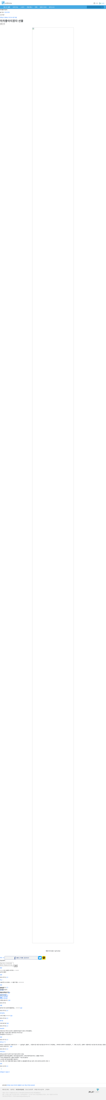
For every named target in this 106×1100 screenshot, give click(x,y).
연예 (36, 7)
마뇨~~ (1, 980)
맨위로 (1, 998)
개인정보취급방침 (20, 1089)
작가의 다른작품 (4, 996)
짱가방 (1, 1020)
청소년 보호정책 (29, 1089)
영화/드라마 (43, 7)
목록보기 (6, 17)
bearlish (2, 1028)
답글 (1, 974)
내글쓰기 (7, 1072)
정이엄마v (2, 1013)
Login (102, 3)
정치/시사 (51, 7)
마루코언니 (2, 1051)
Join (96, 3)
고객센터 (47, 1089)
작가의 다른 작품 (13, 17)
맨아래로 (5, 998)
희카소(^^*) (3, 1042)
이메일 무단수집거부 (39, 1089)
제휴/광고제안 (5, 1089)
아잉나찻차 (7, 12)
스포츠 (22, 7)
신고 (7, 977)
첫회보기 (2, 17)
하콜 (1, 1005)
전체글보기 (2, 1072)
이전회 (1, 995)
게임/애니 (29, 7)
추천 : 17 (2, 957)
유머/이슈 (15, 7)
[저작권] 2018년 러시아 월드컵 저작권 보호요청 (17, 1085)
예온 (1, 968)
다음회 (5, 995)
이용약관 (12, 1089)
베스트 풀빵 (7, 7)
